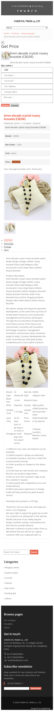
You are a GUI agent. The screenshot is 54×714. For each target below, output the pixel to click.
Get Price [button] (16, 162)
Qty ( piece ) (7, 65)
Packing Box (10, 593)
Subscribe (35, 688)
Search (34, 552)
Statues (8, 583)
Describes (8, 240)
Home (6, 33)
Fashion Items (11, 572)
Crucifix (8, 578)
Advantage (8, 244)
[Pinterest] (29, 11)
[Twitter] (21, 11)
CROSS (7, 627)
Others (8, 598)
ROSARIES (8, 624)
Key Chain (9, 588)
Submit (5, 105)
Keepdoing (45, 708)
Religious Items (12, 567)
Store (6, 250)
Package (7, 247)
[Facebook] (18, 11)
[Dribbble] (36, 11)
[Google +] (32, 11)
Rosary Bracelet (28, 33)
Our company (10, 620)
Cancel (14, 105)
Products (15, 33)
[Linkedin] (25, 11)
